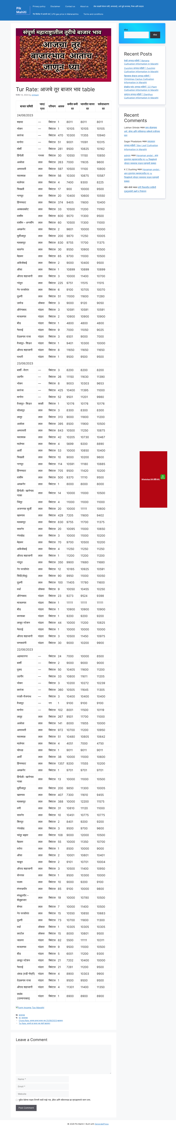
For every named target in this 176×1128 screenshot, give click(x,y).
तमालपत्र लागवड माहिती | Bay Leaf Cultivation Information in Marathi (141, 145)
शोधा (126, 30)
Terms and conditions (93, 14)
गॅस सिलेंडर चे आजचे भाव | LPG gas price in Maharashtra (55, 14)
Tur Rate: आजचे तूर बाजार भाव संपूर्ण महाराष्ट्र (34, 1023)
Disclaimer (55, 6)
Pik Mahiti (21, 10)
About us (84, 6)
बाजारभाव (22, 1015)
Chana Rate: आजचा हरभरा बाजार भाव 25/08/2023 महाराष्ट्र (41, 1020)
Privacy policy (39, 6)
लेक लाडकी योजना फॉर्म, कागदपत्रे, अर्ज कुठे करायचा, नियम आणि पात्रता (119, 6)
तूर (20, 1018)
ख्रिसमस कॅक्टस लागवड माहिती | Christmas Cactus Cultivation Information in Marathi (139, 79)
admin (127, 155)
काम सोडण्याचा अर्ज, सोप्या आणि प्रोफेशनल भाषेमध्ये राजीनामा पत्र (142, 131)
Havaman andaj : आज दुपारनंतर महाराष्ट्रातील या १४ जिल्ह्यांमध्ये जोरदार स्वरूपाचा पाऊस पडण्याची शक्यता (141, 159)
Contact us (70, 6)
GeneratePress (102, 1124)
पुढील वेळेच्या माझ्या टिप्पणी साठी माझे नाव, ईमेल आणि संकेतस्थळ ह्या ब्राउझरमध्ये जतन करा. (55, 1100)
